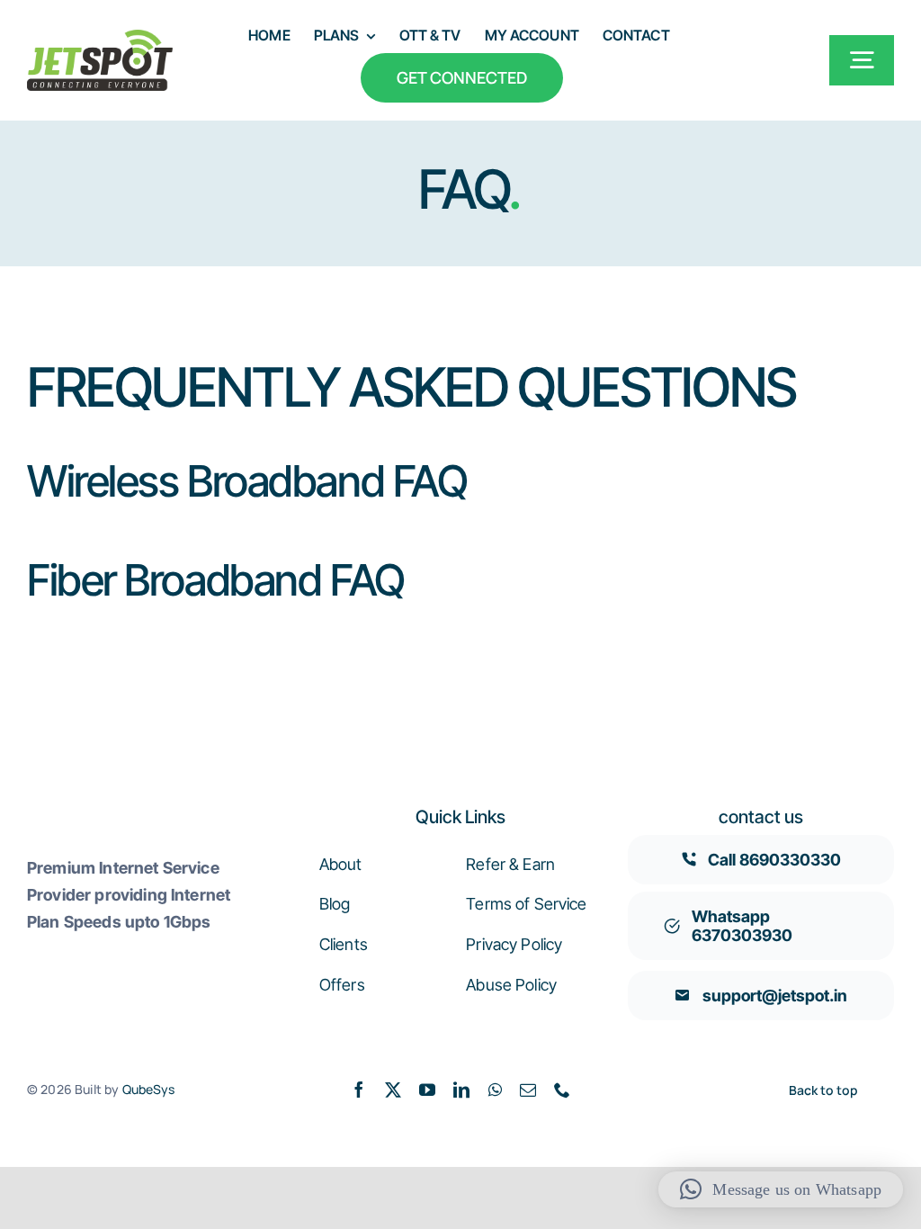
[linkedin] (461, 1089)
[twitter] (393, 1089)
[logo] (100, 38)
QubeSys (148, 1089)
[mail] (528, 1089)
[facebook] (359, 1089)
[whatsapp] (495, 1089)
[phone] (562, 1089)
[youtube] (427, 1089)
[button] (780, 1189)
